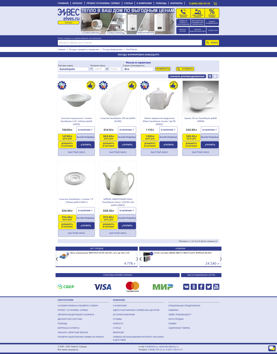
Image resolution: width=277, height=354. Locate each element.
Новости (118, 323)
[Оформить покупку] (215, 3)
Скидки (172, 323)
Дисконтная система (70, 319)
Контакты (176, 3)
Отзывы (117, 319)
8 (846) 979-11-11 (156, 349)
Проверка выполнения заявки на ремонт (81, 337)
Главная (63, 3)
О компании (144, 3)
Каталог (78, 3)
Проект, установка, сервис (103, 3)
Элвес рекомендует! (179, 314)
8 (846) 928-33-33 (199, 3)
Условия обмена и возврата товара (78, 305)
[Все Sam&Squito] (73, 69)
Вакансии (118, 332)
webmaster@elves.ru (168, 346)
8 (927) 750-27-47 (174, 349)
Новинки (180, 248)
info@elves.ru (151, 346)
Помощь (161, 3)
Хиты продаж (176, 319)
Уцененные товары (179, 328)
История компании (124, 314)
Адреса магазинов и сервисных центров (136, 310)
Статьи (128, 3)
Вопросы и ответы (68, 328)
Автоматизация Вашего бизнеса (76, 314)
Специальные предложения (184, 305)
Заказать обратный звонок (73, 332)
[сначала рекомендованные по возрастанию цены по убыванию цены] (187, 76)
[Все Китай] (138, 69)
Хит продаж (96, 248)
